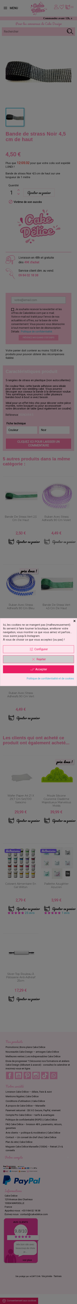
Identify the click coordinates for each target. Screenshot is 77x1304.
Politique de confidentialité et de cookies (50, 678)
